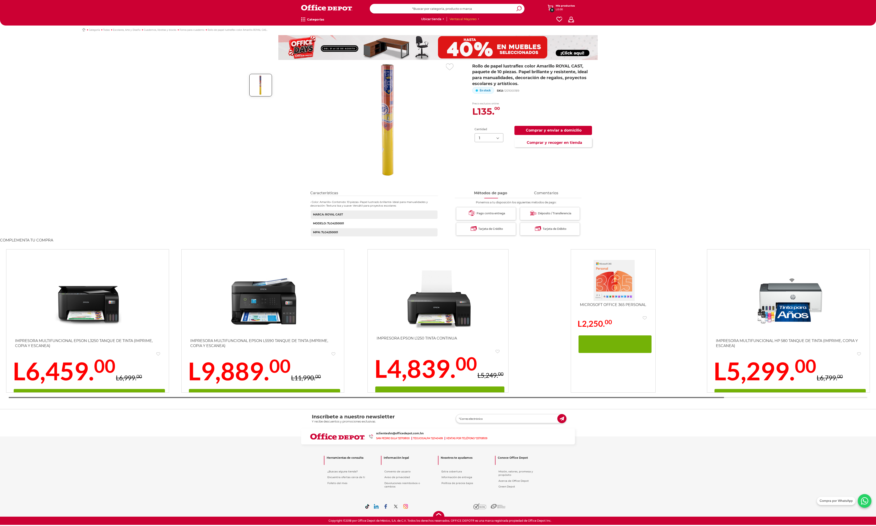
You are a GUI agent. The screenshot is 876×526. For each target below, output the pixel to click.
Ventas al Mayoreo (463, 19)
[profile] (571, 19)
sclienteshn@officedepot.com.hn (400, 433)
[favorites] (559, 19)
